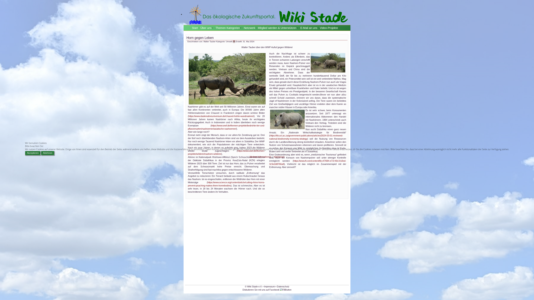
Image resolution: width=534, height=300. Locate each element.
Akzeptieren (33, 153)
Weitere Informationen (260, 157)
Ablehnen (47, 153)
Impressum (279, 157)
